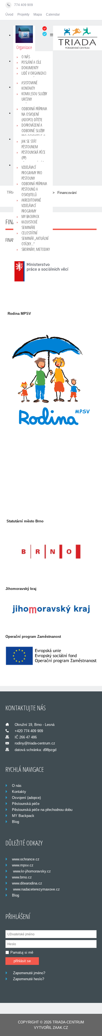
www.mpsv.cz (22, 865)
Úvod (9, 14)
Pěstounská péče (25, 804)
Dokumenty (29, 67)
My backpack (30, 216)
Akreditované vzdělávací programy (31, 205)
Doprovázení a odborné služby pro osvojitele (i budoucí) (33, 133)
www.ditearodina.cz (27, 883)
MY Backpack (23, 816)
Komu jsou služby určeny (34, 96)
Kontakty (19, 792)
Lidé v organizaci (33, 73)
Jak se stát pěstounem (29, 144)
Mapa (37, 14)
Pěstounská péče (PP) (33, 155)
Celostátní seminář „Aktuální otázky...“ (34, 238)
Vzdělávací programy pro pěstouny (31, 173)
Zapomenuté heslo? (28, 979)
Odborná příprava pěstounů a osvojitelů (34, 189)
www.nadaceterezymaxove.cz (36, 889)
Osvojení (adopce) (26, 798)
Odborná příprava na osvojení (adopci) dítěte (34, 114)
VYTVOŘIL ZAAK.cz (51, 1027)
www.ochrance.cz (25, 859)
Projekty (23, 14)
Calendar (53, 14)
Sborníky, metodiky (35, 249)
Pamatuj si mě (21, 952)
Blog (15, 822)
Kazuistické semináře (29, 224)
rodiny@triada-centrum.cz (35, 743)
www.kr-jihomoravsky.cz (31, 871)
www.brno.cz (22, 877)
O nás (25, 56)
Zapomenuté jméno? (29, 973)
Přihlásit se (22, 961)
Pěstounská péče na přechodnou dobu (42, 810)
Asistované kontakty (29, 85)
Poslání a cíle (31, 62)
